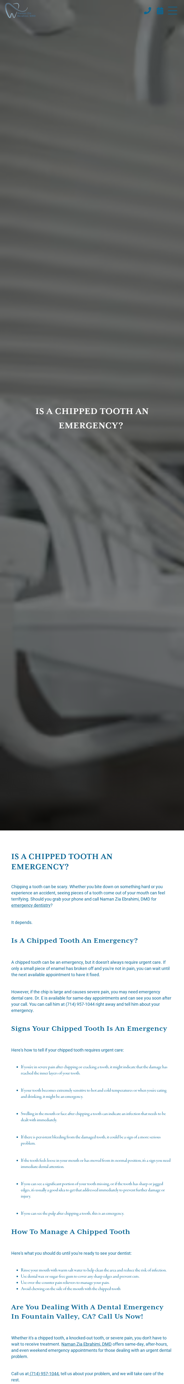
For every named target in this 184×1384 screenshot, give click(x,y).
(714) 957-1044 (44, 1373)
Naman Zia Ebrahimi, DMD (86, 1344)
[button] (172, 11)
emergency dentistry (31, 905)
